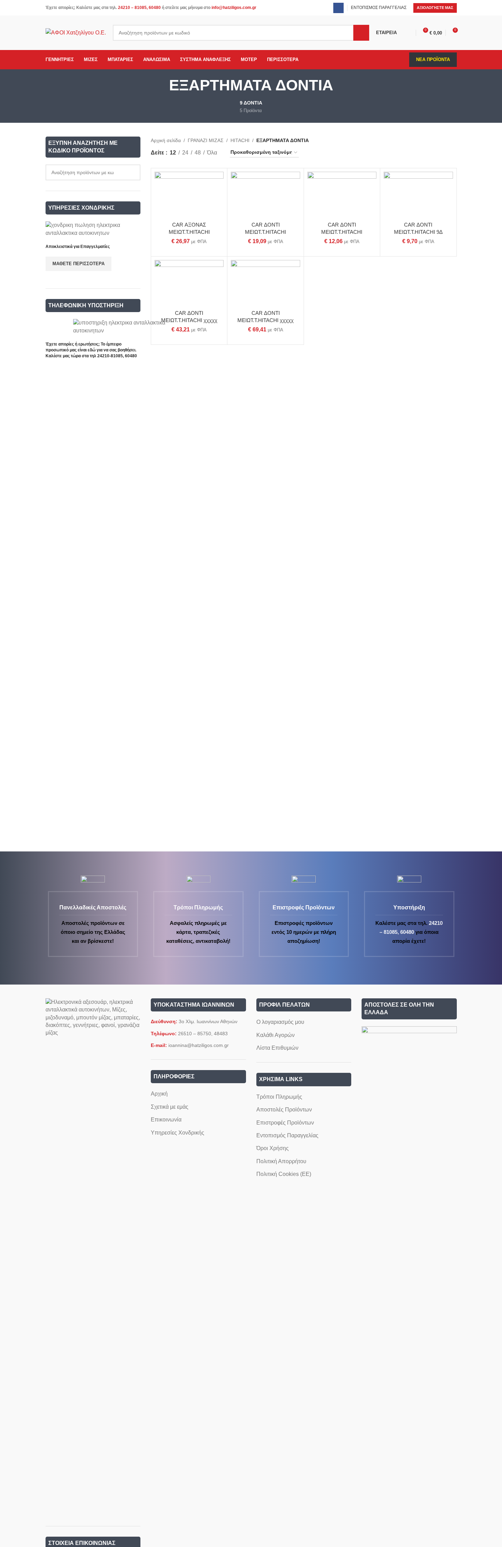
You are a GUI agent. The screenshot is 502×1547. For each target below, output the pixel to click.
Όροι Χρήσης (272, 1148)
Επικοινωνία (166, 1119)
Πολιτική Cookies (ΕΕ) (283, 1174)
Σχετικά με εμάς (169, 1107)
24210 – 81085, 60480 (139, 7)
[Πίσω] (160, 85)
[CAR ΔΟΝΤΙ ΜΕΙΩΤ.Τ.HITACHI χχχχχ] (189, 283)
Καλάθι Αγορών (275, 1035)
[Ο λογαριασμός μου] (409, 33)
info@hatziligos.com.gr (233, 7)
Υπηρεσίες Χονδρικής (177, 1133)
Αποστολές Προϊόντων (284, 1109)
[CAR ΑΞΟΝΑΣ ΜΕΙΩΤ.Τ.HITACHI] (189, 195)
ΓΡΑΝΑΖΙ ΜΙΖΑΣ (206, 140)
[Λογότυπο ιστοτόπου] (76, 32)
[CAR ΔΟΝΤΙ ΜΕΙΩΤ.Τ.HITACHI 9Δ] (418, 195)
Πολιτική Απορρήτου (281, 1161)
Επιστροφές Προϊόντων (285, 1123)
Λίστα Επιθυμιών (277, 1048)
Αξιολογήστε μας (435, 8)
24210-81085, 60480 (117, 355)
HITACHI (239, 140)
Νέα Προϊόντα (433, 59)
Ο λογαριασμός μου (280, 1022)
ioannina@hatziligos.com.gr (198, 1045)
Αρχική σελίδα (166, 140)
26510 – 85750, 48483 (203, 1033)
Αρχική (159, 1094)
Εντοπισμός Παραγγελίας (287, 1135)
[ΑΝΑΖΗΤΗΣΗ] (361, 33)
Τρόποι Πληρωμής (279, 1097)
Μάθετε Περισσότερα (78, 263)
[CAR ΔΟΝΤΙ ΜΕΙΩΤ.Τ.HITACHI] (265, 195)
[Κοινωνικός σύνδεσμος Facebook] (338, 8)
